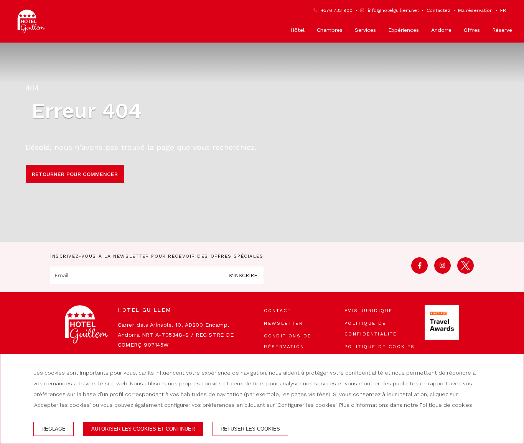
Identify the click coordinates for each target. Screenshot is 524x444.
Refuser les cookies (250, 429)
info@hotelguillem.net (393, 10)
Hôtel (297, 30)
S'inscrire (243, 275)
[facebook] (419, 271)
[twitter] (465, 271)
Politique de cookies (379, 346)
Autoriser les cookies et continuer (143, 429)
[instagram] (442, 271)
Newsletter (283, 323)
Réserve (502, 30)
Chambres (330, 30)
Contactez (438, 10)
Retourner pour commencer (75, 174)
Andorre (441, 30)
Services (365, 30)
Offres (472, 30)
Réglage (53, 429)
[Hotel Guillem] (31, 21)
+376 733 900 (337, 10)
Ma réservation (475, 10)
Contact (277, 310)
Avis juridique (368, 310)
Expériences (403, 30)
